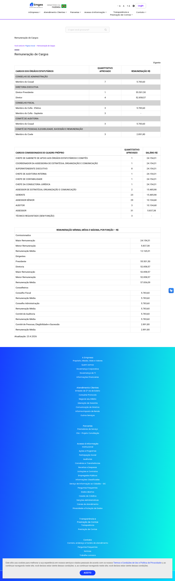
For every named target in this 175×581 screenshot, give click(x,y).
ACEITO (87, 572)
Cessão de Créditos (87, 496)
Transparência (87, 525)
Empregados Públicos (87, 475)
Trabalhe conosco (88, 555)
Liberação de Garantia (88, 403)
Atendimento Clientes (55, 12)
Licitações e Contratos (88, 471)
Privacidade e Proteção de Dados (87, 508)
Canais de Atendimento (87, 504)
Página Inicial (30, 46)
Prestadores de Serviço (87, 429)
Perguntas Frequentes (87, 488)
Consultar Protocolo (88, 395)
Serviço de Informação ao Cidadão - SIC (88, 483)
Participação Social (87, 455)
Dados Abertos (87, 492)
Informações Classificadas (88, 479)
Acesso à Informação (94, 12)
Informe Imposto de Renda (88, 411)
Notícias (87, 551)
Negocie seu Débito (87, 399)
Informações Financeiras (88, 377)
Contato (140, 12)
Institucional (87, 447)
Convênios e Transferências (87, 463)
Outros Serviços (88, 415)
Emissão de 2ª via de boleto (87, 391)
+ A (128, 5)
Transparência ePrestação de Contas (120, 13)
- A (119, 5)
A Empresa (33, 12)
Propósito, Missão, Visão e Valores (87, 360)
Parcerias (75, 12)
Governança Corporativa (87, 369)
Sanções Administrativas (88, 500)
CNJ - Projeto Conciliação (87, 433)
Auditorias (87, 459)
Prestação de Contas (87, 529)
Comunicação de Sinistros (87, 407)
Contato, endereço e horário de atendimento (87, 543)
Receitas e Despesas (87, 467)
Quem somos (87, 365)
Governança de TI (88, 373)
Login (141, 5)
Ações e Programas (87, 451)
